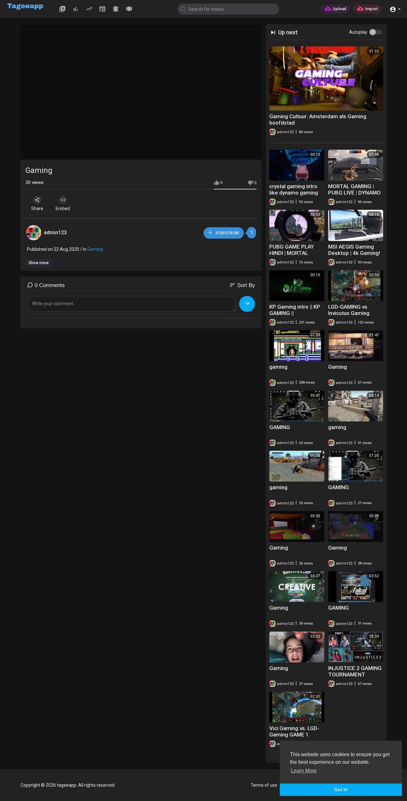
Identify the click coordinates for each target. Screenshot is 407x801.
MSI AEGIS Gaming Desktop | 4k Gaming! (354, 249)
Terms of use (264, 785)
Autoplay (358, 32)
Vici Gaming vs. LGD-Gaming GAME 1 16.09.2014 (294, 734)
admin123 (55, 232)
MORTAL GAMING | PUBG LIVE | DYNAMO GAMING (354, 192)
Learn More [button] (304, 770)
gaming (278, 367)
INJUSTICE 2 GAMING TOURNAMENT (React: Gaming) (355, 674)
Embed (63, 208)
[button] (395, 8)
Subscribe (226, 232)
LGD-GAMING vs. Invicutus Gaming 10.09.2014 (348, 313)
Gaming (337, 367)
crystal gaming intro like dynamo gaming (293, 189)
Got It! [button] (341, 789)
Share (37, 208)
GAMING (279, 427)
